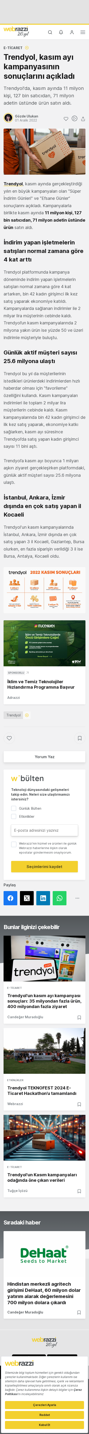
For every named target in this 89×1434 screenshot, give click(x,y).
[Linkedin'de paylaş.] (44, 898)
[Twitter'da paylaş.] (28, 898)
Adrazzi (13, 698)
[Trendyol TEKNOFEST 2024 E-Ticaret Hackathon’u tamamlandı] (44, 1051)
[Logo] (16, 31)
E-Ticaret (13, 48)
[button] (44, 590)
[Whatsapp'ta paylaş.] (61, 898)
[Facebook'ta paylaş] (12, 898)
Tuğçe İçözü (17, 1191)
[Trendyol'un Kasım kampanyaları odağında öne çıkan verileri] (44, 1138)
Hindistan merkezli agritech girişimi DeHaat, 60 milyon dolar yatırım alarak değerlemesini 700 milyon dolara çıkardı (44, 1293)
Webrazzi (15, 1104)
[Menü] (82, 33)
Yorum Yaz (45, 756)
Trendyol (13, 183)
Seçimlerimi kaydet (44, 866)
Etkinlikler (15, 1080)
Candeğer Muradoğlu (25, 1017)
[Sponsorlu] (44, 643)
